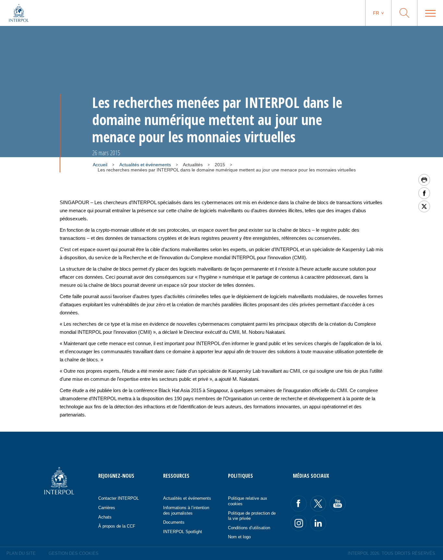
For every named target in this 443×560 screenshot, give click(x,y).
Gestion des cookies (74, 553)
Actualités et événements (145, 164)
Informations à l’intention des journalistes (186, 510)
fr (376, 13)
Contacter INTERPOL (118, 498)
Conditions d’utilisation (249, 527)
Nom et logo (239, 536)
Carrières (106, 507)
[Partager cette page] (424, 193)
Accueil (100, 164)
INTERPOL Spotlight (182, 531)
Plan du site (21, 553)
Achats (105, 517)
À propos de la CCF (116, 526)
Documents (174, 522)
